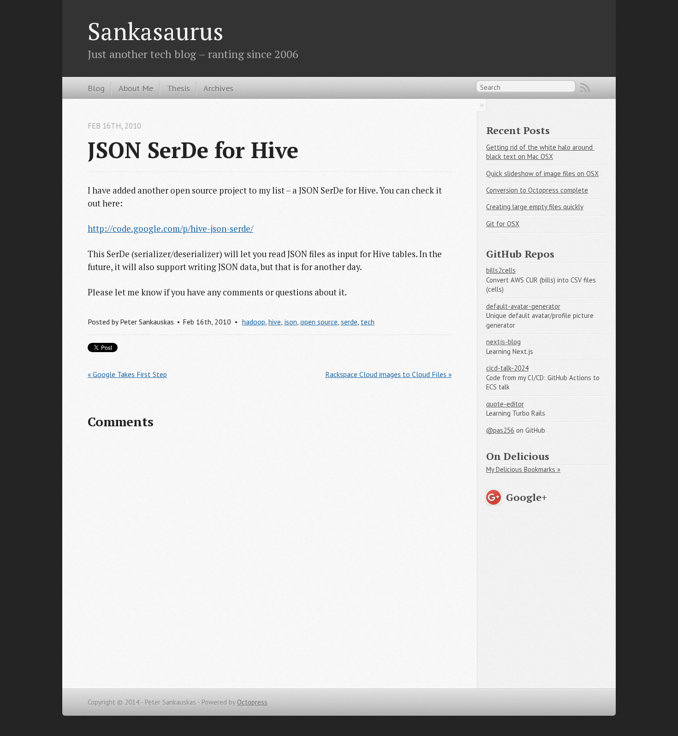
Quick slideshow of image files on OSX (542, 173)
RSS (585, 88)
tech (368, 321)
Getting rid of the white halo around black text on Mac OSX (540, 152)
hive (274, 321)
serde (349, 321)
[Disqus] (270, 557)
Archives (218, 88)
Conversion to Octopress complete (537, 190)
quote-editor (505, 404)
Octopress (252, 702)
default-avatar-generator (523, 306)
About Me (136, 88)
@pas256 (500, 430)
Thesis (178, 88)
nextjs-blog (503, 341)
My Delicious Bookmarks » (523, 469)
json (290, 321)
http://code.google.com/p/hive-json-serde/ (170, 228)
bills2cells (501, 270)
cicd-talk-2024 (507, 368)
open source (319, 321)
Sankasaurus (156, 31)
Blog (96, 88)
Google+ (526, 497)
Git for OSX (502, 223)
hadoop (253, 321)
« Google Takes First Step (127, 374)
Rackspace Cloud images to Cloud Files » (388, 374)
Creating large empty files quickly (534, 206)
